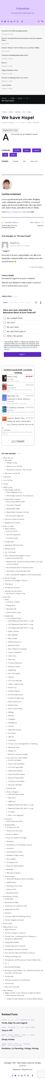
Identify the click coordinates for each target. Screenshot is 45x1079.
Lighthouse (12, 801)
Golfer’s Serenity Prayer (15, 684)
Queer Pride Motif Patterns (16, 774)
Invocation (10, 848)
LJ (9, 1020)
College (4, 1044)
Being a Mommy (10, 529)
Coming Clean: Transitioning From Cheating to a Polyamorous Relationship (21, 938)
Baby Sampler (12, 638)
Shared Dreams (10, 876)
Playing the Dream (12, 893)
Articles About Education (15, 558)
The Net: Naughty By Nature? (14, 920)
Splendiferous (12, 723)
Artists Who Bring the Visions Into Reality (20, 879)
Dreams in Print (11, 889)
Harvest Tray (12, 688)
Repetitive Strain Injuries (12, 523)
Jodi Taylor (10, 410)
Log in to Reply (37, 267)
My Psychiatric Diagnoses (15, 516)
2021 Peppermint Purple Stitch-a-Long (20, 624)
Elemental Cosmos (14, 666)
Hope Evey (34, 161)
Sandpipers (12, 719)
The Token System (12, 538)
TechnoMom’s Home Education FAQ (18, 571)
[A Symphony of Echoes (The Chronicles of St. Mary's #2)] (4, 412)
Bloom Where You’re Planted (17, 649)
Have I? (4, 63)
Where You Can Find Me (14, 466)
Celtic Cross (12, 656)
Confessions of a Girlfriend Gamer (16, 906)
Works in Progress (12, 792)
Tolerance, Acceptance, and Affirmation (17, 980)
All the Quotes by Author (15, 821)
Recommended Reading (12, 967)
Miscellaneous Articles (10, 896)
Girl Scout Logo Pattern (15, 767)
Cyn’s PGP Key (8, 480)
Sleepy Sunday (8, 1039)
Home (29, 112)
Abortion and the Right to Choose (16, 581)
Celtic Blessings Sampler (16, 794)
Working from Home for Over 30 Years (19, 470)
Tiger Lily (11, 737)
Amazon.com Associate (14, 831)
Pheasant (11, 716)
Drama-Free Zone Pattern (16, 764)
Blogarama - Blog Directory (22, 1069)
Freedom (11, 677)
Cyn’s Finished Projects (14, 618)
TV (12, 1020)
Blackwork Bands (14, 645)
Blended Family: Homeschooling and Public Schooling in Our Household (25, 563)
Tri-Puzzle (11, 812)
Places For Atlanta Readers (15, 866)
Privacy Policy (7, 923)
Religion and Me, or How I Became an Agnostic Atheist (23, 993)
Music (7, 599)
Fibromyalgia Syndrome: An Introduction (20, 496)
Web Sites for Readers (14, 873)
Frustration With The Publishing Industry (18, 916)
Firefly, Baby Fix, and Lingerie (14, 1023)
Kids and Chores (12, 531)
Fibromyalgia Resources (14, 492)
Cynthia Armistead (8, 122)
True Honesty (9, 983)
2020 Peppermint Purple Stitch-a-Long (20, 621)
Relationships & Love (10, 927)
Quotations (8, 819)
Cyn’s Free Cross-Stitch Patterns (17, 758)
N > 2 (7, 963)
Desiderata (10, 841)
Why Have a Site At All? (12, 473)
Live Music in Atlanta (13, 602)
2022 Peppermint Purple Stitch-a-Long (20, 628)
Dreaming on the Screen (14, 886)
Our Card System (10, 552)
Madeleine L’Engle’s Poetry (15, 855)
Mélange (11, 712)
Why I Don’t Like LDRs (12, 987)
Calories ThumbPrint (14, 652)
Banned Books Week (11, 902)
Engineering (12, 670)
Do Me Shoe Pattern (14, 760)
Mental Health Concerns (13, 499)
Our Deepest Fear (12, 862)
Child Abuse (9, 584)
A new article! (6, 85)
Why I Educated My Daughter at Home (17, 556)
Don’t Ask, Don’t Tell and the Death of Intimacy (20, 953)
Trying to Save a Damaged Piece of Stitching (22, 744)
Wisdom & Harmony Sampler (18, 754)
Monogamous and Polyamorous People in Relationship (23, 960)
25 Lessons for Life (13, 827)
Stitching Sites (11, 788)
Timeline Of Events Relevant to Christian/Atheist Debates (25, 999)
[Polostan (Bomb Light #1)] (4, 390)
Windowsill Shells (14, 747)
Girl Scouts (11, 1027)
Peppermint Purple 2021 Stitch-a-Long (20, 805)
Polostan (10, 385)
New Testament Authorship (15, 995)
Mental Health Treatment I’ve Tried (18, 512)
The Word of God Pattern (16, 781)
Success (11, 726)
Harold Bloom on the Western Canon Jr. (19, 845)
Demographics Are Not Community (16, 949)
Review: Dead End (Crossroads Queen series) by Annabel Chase (22, 39)
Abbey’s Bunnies (13, 631)
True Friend (12, 740)
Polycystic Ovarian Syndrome (14, 519)
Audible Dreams (11, 882)
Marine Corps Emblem (15, 709)
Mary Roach (11, 401)
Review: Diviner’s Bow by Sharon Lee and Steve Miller (20, 48)
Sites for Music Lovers (14, 612)
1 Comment (35, 122)
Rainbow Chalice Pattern (16, 778)
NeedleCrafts (9, 616)
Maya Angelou (11, 859)
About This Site (8, 458)
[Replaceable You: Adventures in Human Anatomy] (4, 400)
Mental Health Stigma (13, 509)
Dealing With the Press (12, 909)
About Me (8, 460)
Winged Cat (12, 751)
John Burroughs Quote (15, 695)
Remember (10, 869)
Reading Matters (10, 825)
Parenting (26, 1044)
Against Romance (10, 929)
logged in (15, 278)
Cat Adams (10, 379)
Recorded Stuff (11, 609)
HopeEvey (15, 243)
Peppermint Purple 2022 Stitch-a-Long (20, 808)
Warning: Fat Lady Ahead (13, 591)
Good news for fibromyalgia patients (15, 31)
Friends (18, 112)
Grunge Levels (9, 542)
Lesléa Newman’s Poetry (14, 852)
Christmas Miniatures (15, 663)
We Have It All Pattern (15, 785)
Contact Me (7, 477)
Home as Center (8, 526)
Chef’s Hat (11, 659)
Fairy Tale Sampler (14, 674)
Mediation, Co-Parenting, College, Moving (20, 1048)
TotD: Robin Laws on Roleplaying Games (10, 225)
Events (4, 112)
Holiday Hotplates (14, 691)
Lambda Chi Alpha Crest (16, 698)
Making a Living (12, 463)
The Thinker (12, 733)
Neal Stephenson (12, 388)
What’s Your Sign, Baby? (16, 815)
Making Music (11, 605)
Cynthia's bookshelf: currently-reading (18, 371)
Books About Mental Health (16, 502)
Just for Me (6, 597)
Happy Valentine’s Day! (10, 70)
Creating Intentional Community (15, 946)
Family (11, 112)
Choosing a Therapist (14, 505)
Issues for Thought (9, 578)
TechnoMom (22, 8)
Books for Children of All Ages (17, 838)
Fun (23, 112)
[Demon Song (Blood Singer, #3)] (4, 381)
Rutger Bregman (7, 430)
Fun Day (36, 224)
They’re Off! (7, 1030)
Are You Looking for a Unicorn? (15, 933)
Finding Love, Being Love (13, 956)
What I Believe (7, 990)
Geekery (17, 1035)
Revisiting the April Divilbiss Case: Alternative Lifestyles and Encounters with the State (24, 972)
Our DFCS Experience (14, 535)
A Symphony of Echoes (15, 408)
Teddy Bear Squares (14, 730)
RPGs (3, 1045)
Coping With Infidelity (12, 942)
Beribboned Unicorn (14, 642)
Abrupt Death (9, 899)
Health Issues (7, 487)
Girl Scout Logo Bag (15, 680)
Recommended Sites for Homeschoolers (20, 568)
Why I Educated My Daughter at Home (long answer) (24, 575)
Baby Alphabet (13, 635)
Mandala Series (13, 705)
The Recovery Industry (12, 588)
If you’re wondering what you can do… (15, 78)
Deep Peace (12, 798)
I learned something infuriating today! (15, 55)
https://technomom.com (14, 212)
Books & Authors (12, 834)
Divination (8, 913)
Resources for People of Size (16, 593)
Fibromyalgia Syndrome (12, 490)
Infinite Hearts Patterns (15, 771)
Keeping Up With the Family (14, 545)
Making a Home (10, 549)
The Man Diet (9, 976)
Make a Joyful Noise (14, 702)
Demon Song (12, 377)
